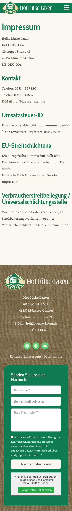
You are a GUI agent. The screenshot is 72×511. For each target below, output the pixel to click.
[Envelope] (44, 345)
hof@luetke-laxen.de (42, 323)
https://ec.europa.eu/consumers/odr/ (39, 168)
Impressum (32, 356)
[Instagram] (36, 345)
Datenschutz (52, 356)
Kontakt (16, 356)
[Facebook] (26, 345)
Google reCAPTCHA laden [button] (36, 490)
